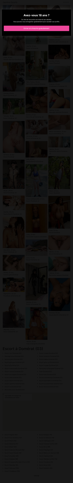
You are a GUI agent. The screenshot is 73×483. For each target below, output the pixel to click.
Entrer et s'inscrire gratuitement (36, 28)
